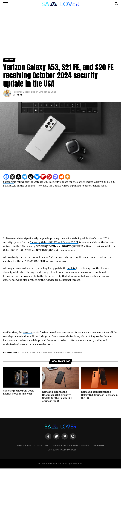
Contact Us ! (42, 445)
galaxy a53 (29, 353)
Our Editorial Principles (62, 449)
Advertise (98, 445)
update (71, 268)
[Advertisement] (60, 34)
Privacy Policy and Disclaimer (71, 445)
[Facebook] (6, 177)
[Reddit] (61, 177)
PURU (19, 95)
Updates (59, 353)
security (27, 332)
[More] (67, 177)
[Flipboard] (43, 177)
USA (68, 353)
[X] (12, 177)
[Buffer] (18, 177)
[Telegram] (24, 177)
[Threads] (31, 177)
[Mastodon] (55, 177)
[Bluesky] (37, 177)
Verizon (77, 353)
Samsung (8, 182)
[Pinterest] (49, 177)
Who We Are (24, 445)
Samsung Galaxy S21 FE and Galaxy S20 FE (54, 242)
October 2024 (45, 353)
